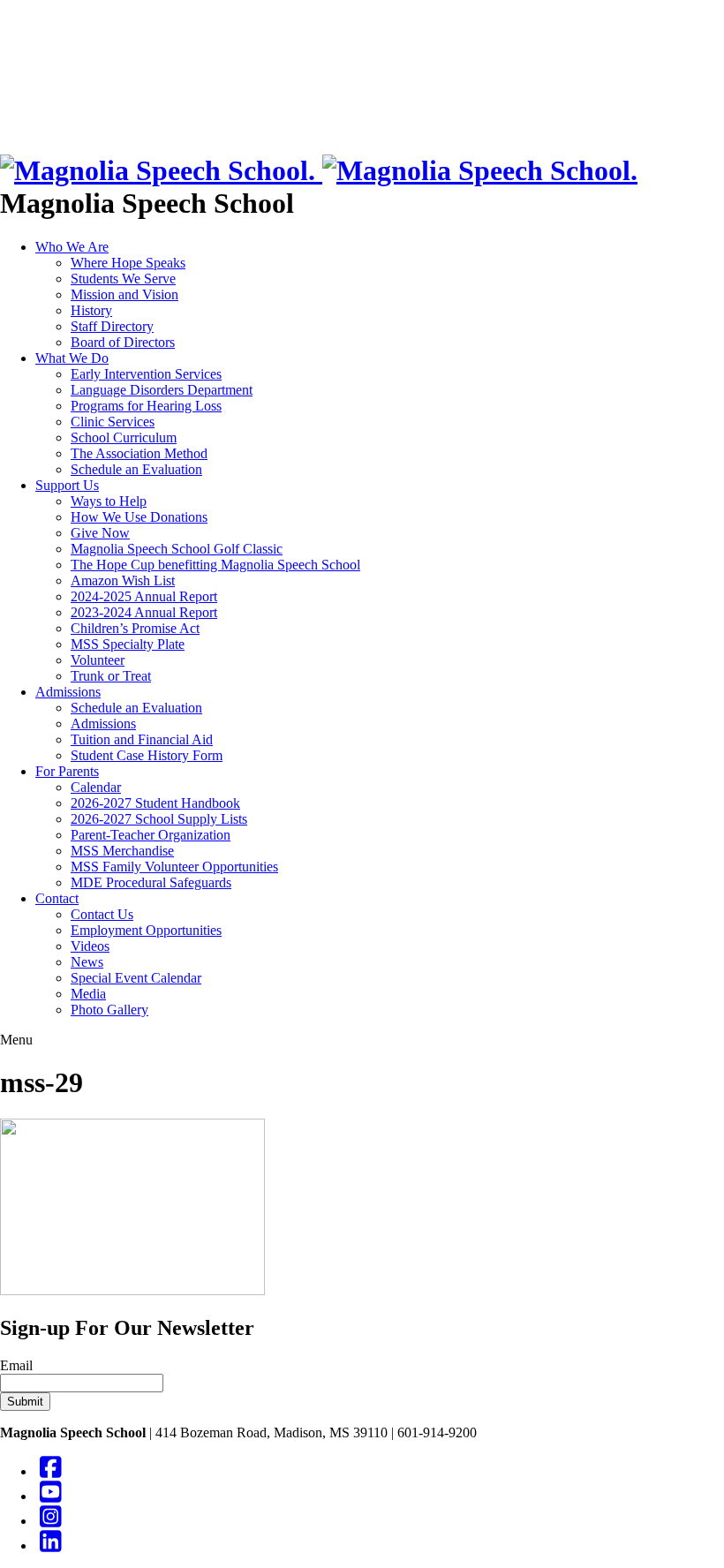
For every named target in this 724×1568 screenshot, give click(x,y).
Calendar (96, 787)
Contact (57, 898)
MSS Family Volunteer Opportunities (174, 866)
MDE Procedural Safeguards (151, 882)
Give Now (100, 532)
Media (88, 993)
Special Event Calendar (136, 977)
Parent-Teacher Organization (150, 834)
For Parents (67, 771)
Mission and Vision (124, 294)
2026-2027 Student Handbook (155, 802)
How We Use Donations (139, 516)
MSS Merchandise (122, 850)
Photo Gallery (109, 1009)
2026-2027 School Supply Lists (159, 818)
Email (16, 1365)
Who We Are (72, 246)
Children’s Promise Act (135, 628)
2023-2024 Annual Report (144, 612)
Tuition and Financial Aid (142, 739)
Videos (90, 946)
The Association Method (139, 453)
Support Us (67, 485)
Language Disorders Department (162, 389)
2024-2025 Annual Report (144, 596)
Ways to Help (109, 501)
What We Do (72, 358)
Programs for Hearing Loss (146, 405)
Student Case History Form (146, 755)
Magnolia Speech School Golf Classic (177, 548)
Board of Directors (123, 342)
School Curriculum (124, 437)
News (87, 961)
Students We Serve (123, 278)
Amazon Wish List (123, 580)
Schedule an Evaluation (136, 469)
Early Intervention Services (146, 373)
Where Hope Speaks (128, 262)
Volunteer (97, 659)
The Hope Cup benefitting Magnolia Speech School (215, 564)
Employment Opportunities (146, 930)
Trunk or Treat (111, 675)
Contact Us (102, 914)
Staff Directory (112, 326)
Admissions (68, 691)
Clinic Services (113, 421)
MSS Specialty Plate (128, 644)
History (91, 310)
